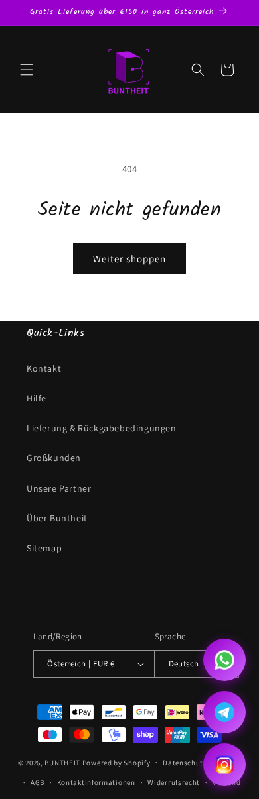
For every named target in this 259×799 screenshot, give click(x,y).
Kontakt (44, 368)
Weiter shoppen (129, 258)
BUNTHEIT (62, 762)
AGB (37, 782)
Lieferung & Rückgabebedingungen (102, 428)
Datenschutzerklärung (202, 762)
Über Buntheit (57, 518)
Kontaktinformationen (96, 782)
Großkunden (54, 458)
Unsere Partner (59, 488)
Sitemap (44, 548)
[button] (26, 69)
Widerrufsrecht (173, 782)
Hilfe (36, 398)
